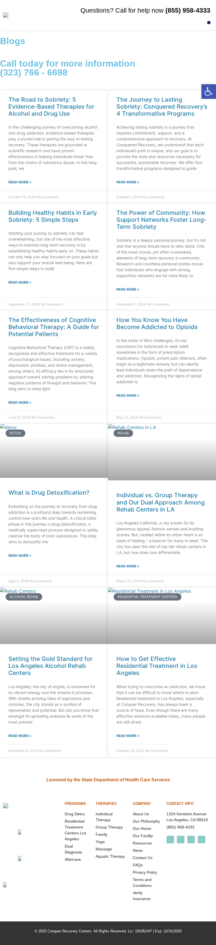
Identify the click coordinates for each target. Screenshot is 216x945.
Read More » (20, 182)
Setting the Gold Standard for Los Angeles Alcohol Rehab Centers (50, 665)
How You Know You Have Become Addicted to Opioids (156, 323)
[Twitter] (191, 839)
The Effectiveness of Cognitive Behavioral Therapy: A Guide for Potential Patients (53, 326)
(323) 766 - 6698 (34, 72)
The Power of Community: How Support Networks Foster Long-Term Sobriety (161, 219)
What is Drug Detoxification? (48, 492)
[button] (208, 22)
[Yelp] (201, 839)
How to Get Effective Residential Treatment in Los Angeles (156, 665)
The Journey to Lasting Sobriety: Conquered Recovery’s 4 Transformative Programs (161, 106)
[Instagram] (180, 839)
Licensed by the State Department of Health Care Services (108, 779)
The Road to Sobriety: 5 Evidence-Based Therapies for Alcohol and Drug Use (51, 106)
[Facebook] (170, 839)
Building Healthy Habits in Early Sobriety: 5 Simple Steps (52, 216)
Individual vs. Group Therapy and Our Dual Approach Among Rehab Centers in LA (160, 502)
